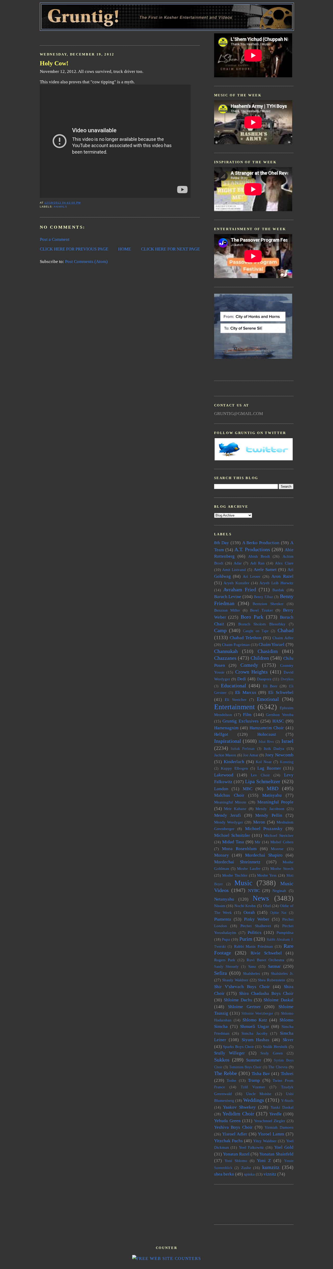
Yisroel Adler (234, 1134)
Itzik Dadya (274, 748)
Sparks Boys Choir (238, 1046)
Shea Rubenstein (271, 980)
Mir (257, 842)
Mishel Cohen (281, 842)
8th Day (221, 542)
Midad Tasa (233, 841)
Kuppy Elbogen (234, 768)
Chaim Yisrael (271, 644)
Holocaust (266, 734)
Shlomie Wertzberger (257, 1013)
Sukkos (221, 1060)
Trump (254, 1080)
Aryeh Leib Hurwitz (276, 583)
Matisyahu (272, 795)
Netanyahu (224, 899)
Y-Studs (287, 1100)
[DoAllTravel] (253, 357)
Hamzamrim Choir (266, 727)
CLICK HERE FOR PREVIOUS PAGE (74, 249)
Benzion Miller (227, 610)
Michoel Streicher (278, 835)
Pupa (226, 939)
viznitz (270, 1174)
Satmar (274, 966)
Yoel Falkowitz (251, 1147)
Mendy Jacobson (269, 808)
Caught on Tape (255, 631)
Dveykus (287, 679)
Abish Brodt (259, 556)
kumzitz (270, 1167)
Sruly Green (271, 1053)
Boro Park (252, 617)
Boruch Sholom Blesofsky (261, 624)
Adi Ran (257, 563)
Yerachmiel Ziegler (269, 1121)
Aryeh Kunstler (236, 583)
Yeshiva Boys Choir (233, 1127)
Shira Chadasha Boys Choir (266, 993)
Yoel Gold (283, 1147)
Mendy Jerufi (227, 815)
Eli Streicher (235, 699)
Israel (287, 741)
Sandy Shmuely (226, 967)
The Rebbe (225, 1073)
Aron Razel (282, 576)
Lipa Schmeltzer (262, 781)
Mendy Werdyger (228, 822)
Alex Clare (284, 563)
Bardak (278, 590)
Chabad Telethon (245, 637)
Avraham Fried (239, 589)
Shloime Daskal (278, 999)
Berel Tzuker (261, 610)
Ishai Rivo (266, 742)
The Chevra (277, 1067)
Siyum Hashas (256, 1039)
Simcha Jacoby (254, 1033)
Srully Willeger (229, 1053)
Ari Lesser (251, 576)
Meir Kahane (235, 808)
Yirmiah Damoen (279, 1127)
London (221, 788)
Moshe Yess (267, 875)
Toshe (231, 1080)
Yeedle (275, 1113)
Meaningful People (275, 802)
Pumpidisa (285, 932)
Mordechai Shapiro (264, 855)
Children (260, 658)
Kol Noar (264, 761)
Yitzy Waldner (265, 1141)
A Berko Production (260, 542)
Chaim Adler (282, 638)
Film (247, 714)
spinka (249, 1174)
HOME (124, 249)
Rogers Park (224, 960)
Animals (60, 206)
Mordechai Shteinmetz (237, 861)
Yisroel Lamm (271, 1134)
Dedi (241, 678)
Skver (288, 1039)
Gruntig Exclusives (240, 721)
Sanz (252, 966)
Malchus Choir (229, 795)
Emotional (268, 699)
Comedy (249, 665)
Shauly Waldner (235, 980)
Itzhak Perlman (242, 749)
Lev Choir (260, 775)
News (261, 898)
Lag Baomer (269, 768)
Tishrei (287, 1073)
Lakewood (223, 774)
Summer (253, 1060)
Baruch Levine (227, 596)
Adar (238, 563)
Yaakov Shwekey (239, 1107)
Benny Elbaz (263, 597)
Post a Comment (54, 239)
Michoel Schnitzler (232, 835)
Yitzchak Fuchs (228, 1140)
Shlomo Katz (254, 1019)
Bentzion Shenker (268, 603)
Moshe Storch (281, 868)
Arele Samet (265, 569)
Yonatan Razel (236, 1154)
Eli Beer (270, 686)
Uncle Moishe (259, 1093)
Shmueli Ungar (254, 1026)
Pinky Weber (256, 919)
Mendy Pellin (268, 815)
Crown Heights (251, 672)
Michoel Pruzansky (264, 828)
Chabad (285, 630)
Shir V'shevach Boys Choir (242, 986)
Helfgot (221, 734)
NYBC (254, 890)
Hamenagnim (226, 727)
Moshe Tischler (234, 875)
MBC (247, 788)
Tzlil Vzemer (253, 1087)
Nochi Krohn (245, 905)
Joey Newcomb (279, 754)
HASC (278, 721)
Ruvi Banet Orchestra (265, 960)
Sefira (220, 973)
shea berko (224, 1174)
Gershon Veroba (279, 714)
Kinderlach (234, 761)
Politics (254, 932)
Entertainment (234, 707)
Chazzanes (225, 658)
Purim (245, 939)
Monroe (277, 848)
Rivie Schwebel (266, 953)
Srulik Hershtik (275, 1046)
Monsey (221, 855)
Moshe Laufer (248, 868)
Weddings (253, 1100)
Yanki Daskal (282, 1107)
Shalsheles (251, 973)
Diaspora (264, 679)
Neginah (279, 890)
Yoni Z (264, 1160)
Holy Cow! (54, 63)
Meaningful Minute (230, 802)
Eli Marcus (245, 692)
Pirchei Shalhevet (255, 926)
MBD (272, 788)
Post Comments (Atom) (86, 261)
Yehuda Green (227, 1120)
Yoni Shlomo (236, 1160)
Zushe (246, 1167)
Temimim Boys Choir (245, 1067)
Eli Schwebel (280, 692)
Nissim (219, 905)
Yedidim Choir (238, 1113)
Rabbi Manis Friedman (253, 946)
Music (243, 883)
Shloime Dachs (238, 999)
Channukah (226, 651)
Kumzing (286, 762)
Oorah (249, 912)
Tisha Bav (261, 1073)
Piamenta (222, 919)
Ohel (267, 905)
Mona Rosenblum (239, 848)
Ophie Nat (278, 913)
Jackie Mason (225, 755)
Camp (220, 630)
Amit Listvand (234, 569)
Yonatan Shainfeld (276, 1154)
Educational (233, 685)
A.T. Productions (252, 549)
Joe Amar (250, 755)
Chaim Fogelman (236, 644)
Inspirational (227, 741)
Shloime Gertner (244, 1006)
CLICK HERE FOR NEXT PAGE (170, 249)
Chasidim (268, 651)
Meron (259, 822)
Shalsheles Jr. (282, 973)
